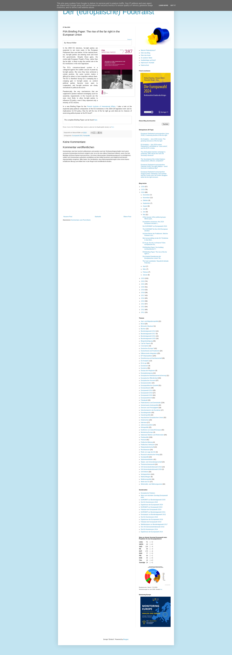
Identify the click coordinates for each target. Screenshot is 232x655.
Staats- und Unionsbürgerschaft (151, 462)
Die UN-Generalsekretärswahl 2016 (152, 527)
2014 (143, 304)
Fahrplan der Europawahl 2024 (151, 509)
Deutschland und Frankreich (150, 351)
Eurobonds (144, 366)
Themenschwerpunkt (148, 464)
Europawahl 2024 (77, 135)
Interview (144, 422)
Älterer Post (127, 216)
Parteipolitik (86, 135)
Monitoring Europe (147, 432)
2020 (143, 287)
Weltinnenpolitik (146, 479)
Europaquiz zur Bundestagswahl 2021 (153, 514)
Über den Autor (146, 55)
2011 (143, 312)
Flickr (112, 127)
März (144, 269)
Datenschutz (145, 65)
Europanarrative (146, 383)
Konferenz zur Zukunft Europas (151, 430)
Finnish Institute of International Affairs (101, 106)
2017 (143, 295)
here (95, 120)
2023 (143, 278)
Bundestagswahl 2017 (148, 334)
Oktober (145, 200)
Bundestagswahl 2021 (148, 336)
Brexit (143, 324)
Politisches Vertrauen (148, 445)
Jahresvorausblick (147, 425)
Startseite (98, 216)
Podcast (143, 440)
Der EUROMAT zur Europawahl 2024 (155, 226)
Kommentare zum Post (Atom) (81, 220)
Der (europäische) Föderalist (108, 12)
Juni (144, 212)
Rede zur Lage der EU (148, 452)
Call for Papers (146, 343)
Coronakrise (145, 346)
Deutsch (129, 39)
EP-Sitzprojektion (146, 356)
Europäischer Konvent (148, 380)
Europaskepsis (146, 388)
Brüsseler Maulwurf (147, 326)
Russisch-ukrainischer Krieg (150, 454)
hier (161, 589)
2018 (143, 292)
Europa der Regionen (148, 370)
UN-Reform (144, 472)
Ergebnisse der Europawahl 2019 (152, 519)
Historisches (145, 420)
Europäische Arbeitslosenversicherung (153, 375)
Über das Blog (145, 53)
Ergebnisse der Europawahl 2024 (152, 505)
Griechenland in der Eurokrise (150, 410)
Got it (173, 5)
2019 (143, 290)
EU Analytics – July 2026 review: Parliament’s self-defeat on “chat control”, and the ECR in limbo (154, 146)
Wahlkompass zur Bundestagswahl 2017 (154, 524)
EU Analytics (145, 361)
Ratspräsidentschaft (147, 447)
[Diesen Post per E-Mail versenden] (92, 132)
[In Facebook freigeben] (99, 132)
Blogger (125, 639)
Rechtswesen (145, 449)
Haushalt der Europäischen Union (152, 417)
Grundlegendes (146, 412)
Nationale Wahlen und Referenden (152, 435)
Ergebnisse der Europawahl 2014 (152, 532)
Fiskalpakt (144, 400)
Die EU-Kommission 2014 (149, 529)
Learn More (163, 5)
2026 (143, 186)
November (146, 197)
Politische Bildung (147, 442)
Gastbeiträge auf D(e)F (148, 60)
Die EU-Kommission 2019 (149, 517)
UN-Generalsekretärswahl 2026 (151, 469)
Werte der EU (145, 482)
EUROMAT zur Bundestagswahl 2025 (153, 500)
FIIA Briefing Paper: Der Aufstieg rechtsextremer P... (153, 248)
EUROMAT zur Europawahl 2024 (151, 507)
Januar (145, 275)
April (144, 266)
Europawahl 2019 (146, 393)
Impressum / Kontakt (147, 63)
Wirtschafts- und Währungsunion (151, 484)
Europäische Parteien (148, 493)
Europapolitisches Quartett (149, 385)
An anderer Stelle (146, 58)
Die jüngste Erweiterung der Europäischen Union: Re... (152, 257)
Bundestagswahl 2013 (148, 331)
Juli (144, 209)
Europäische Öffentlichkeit (149, 378)
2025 (143, 189)
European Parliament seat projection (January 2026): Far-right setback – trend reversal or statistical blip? (154, 166)
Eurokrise (144, 368)
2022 (143, 281)
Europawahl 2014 (146, 390)
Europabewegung (147, 373)
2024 (143, 192)
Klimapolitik (144, 427)
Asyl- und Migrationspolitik (149, 321)
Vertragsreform (145, 474)
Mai (144, 214)
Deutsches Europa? (147, 348)
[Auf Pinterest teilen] (101, 132)
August (145, 206)
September (146, 203)
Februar (145, 272)
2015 (143, 301)
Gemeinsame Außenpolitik (149, 405)
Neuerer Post (67, 216)
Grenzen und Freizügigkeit (149, 407)
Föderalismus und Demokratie (151, 403)
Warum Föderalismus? (148, 50)
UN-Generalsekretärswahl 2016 (151, 467)
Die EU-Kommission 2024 (149, 502)
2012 (143, 309)
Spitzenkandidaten (147, 459)
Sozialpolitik (145, 457)
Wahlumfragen (145, 477)
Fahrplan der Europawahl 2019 (151, 522)
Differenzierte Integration (149, 353)
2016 (143, 298)
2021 (143, 284)
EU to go (143, 363)
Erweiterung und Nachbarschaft (151, 358)
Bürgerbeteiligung (147, 341)
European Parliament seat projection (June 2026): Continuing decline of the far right (155, 134)
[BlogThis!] (94, 132)
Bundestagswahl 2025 (148, 338)
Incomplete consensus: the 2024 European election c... (153, 222)
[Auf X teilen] (96, 132)
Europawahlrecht (146, 398)
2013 (143, 307)
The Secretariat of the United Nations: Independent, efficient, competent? (153, 160)
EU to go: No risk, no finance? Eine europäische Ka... (154, 243)
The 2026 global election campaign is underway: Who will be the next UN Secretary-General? (153, 153)
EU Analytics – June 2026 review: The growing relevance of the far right (153, 140)
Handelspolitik (145, 415)
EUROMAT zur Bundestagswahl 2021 (153, 512)
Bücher (143, 329)
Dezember (146, 195)
